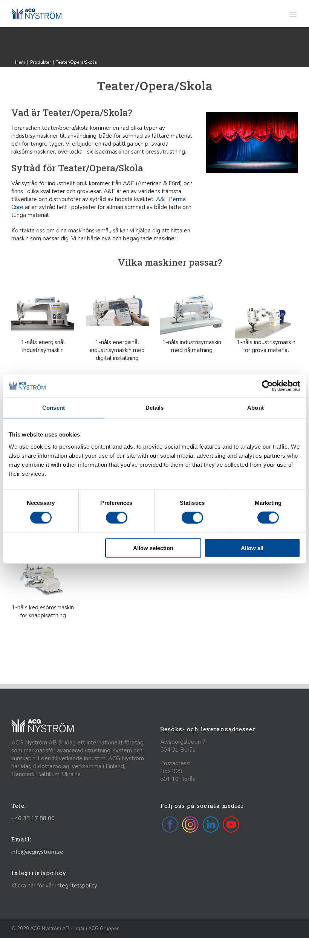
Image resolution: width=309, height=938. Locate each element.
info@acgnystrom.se (37, 852)
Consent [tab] (53, 407)
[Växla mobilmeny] (294, 14)
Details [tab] (154, 407)
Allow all (252, 547)
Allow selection (153, 547)
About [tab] (255, 407)
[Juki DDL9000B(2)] (42, 291)
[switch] (116, 518)
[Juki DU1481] (266, 291)
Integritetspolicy (76, 885)
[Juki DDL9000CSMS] (117, 291)
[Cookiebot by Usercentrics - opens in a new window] (267, 386)
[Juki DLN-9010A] (191, 291)
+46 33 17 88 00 (33, 818)
